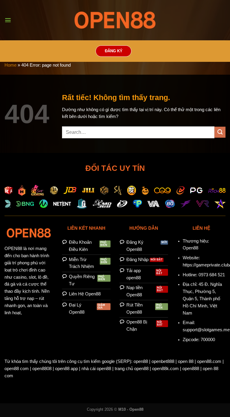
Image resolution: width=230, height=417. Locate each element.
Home (10, 65)
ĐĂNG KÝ (113, 51)
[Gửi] (220, 132)
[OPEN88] (115, 20)
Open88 (190, 248)
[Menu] (7, 20)
